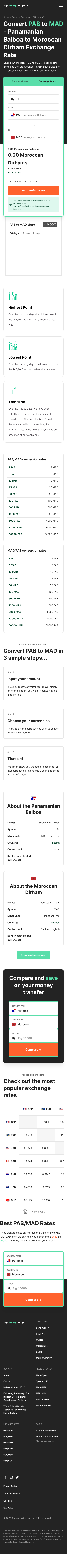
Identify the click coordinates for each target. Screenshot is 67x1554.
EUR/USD (8, 1454)
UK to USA (41, 1387)
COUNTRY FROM (19, 1006)
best (54, 1236)
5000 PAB (14, 520)
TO (9, 130)
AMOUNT (12, 92)
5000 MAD (15, 612)
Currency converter (46, 1430)
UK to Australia (43, 1405)
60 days (14, 233)
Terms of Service (11, 1493)
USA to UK (41, 1393)
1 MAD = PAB (14, 172)
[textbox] (30, 115)
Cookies (7, 1501)
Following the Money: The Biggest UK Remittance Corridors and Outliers (16, 1396)
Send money (42, 1328)
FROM (10, 107)
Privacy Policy (10, 1486)
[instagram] (11, 1477)
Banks (39, 1352)
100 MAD (14, 592)
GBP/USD (8, 1442)
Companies (42, 1346)
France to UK (42, 1399)
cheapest (5, 1240)
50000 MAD (16, 625)
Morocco (54, 922)
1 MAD (12, 558)
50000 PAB (15, 534)
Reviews (40, 1334)
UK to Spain (42, 1375)
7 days (36, 233)
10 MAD (13, 571)
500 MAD (14, 598)
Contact (7, 1381)
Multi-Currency (44, 1358)
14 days (25, 233)
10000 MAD (16, 618)
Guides (39, 1340)
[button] (60, 5)
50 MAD (13, 585)
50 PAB (13, 494)
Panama (55, 842)
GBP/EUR (8, 1430)
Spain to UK (42, 1381)
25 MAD (13, 578)
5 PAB (12, 474)
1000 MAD (15, 605)
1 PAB (12, 467)
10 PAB (13, 480)
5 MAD (13, 565)
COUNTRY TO (17, 1020)
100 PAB (14, 500)
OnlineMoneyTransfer (47, 1436)
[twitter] (17, 1477)
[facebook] (5, 1477)
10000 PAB (15, 527)
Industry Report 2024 (14, 1387)
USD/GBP (8, 1448)
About (6, 1375)
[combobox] (33, 115)
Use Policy (8, 1508)
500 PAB (14, 507)
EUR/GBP (8, 1436)
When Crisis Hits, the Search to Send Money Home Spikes (14, 1409)
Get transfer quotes (33, 190)
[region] (33, 500)
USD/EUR (7, 1460)
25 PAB (13, 487)
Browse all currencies (33, 955)
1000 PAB (14, 514)
